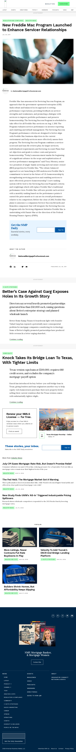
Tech (5, 690)
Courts (6, 720)
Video (65, 10)
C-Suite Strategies (10, 287)
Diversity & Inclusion (11, 724)
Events (13, 10)
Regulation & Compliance (13, 697)
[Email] (26, 266)
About (54, 673)
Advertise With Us (43, 748)
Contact (60, 748)
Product (7, 684)
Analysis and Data (11, 559)
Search (72, 4)
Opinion (6, 714)
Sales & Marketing (11, 707)
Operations (8, 717)
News (4, 673)
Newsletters (50, 4)
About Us (54, 748)
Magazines (31, 677)
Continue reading (16, 339)
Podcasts (55, 10)
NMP (72, 10)
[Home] (5, 4)
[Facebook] (11, 266)
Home (6, 677)
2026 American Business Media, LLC (13, 748)
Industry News (31, 20)
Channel (7, 687)
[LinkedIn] (14, 266)
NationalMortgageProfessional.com (27, 91)
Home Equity (7, 353)
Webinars (45, 10)
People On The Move (11, 727)
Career (6, 710)
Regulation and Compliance (13, 20)
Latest (4, 10)
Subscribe (63, 4)
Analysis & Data (9, 694)
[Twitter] (22, 266)
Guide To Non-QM (34, 695)
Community (8, 700)
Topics (34, 10)
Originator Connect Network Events (59, 678)
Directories (24, 10)
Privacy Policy (69, 748)
